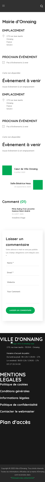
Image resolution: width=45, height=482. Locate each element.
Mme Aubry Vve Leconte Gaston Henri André (23, 210)
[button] (41, 6)
